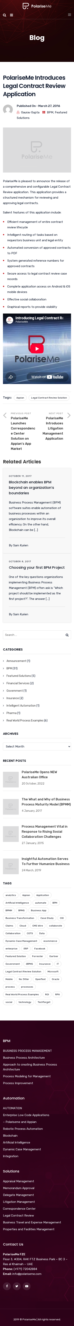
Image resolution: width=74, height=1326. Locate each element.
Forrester (37, 956)
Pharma (12, 713)
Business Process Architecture (24, 1057)
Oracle (55, 979)
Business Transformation (20, 918)
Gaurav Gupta (30, 112)
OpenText (40, 979)
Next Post (53, 426)
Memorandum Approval (18, 1188)
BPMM (9, 910)
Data (42, 933)
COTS (30, 933)
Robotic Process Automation (23, 1129)
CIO (62, 918)
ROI (47, 994)
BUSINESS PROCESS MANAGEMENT (27, 1051)
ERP (26, 948)
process (10, 986)
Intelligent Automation (21, 705)
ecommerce (50, 941)
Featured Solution (16, 956)
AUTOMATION (12, 1108)
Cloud (23, 925)
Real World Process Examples (25, 720)
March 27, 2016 (49, 106)
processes (27, 986)
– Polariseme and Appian (20, 1122)
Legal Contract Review (18, 1215)
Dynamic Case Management (21, 941)
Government (15, 690)
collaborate (55, 925)
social (9, 1002)
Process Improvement (18, 1083)
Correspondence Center (19, 1208)
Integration (10, 1156)
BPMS (21, 910)
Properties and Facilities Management (28, 1229)
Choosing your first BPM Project (37, 567)
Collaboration (13, 933)
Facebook (39, 948)
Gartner (53, 956)
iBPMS (29, 964)
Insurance (13, 698)
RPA (57, 994)
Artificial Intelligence (17, 902)
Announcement (16, 661)
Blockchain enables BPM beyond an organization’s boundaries (31, 487)
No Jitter (24, 979)
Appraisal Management (18, 1181)
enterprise (11, 948)
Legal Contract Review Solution (49, 397)
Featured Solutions (19, 676)
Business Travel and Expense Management (32, 1222)
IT (58, 964)
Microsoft (53, 971)
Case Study (47, 918)
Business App (38, 910)
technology (25, 1002)
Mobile (9, 979)
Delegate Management (18, 1195)
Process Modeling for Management (27, 1076)
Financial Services (18, 683)
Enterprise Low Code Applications (26, 1115)
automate (40, 902)
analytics (11, 895)
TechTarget (44, 1002)
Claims (9, 925)
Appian (20, 397)
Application (42, 895)
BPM (50, 112)
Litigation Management (19, 1202)
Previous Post (23, 431)
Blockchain (10, 1135)
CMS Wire (37, 925)
